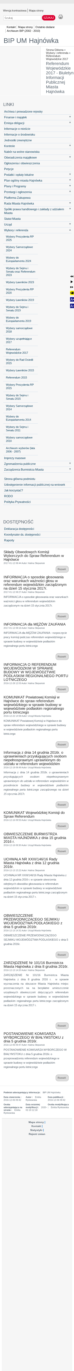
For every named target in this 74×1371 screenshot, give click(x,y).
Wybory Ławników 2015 (20, 370)
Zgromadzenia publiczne (20, 463)
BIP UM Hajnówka (31, 40)
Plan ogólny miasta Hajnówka (23, 180)
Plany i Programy (15, 186)
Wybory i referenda (57, 52)
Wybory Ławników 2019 (20, 300)
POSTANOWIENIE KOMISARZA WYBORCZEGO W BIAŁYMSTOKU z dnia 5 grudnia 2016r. (34, 1037)
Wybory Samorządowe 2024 (19, 249)
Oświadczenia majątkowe (20, 157)
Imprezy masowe (15, 458)
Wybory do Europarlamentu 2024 (18, 259)
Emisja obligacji (14, 123)
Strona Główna (54, 49)
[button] (72, 276)
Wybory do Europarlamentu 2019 (18, 319)
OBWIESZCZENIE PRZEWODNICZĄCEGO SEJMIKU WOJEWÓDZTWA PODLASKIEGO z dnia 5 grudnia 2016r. (33, 921)
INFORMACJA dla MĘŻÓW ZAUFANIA (35, 624)
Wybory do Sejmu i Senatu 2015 (17, 397)
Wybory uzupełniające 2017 (19, 340)
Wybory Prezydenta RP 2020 (20, 291)
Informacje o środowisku (19, 134)
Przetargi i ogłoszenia (18, 192)
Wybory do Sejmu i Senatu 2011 (17, 429)
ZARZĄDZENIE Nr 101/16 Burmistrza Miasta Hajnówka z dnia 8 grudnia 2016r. (36, 964)
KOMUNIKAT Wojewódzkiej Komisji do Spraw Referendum (34, 814)
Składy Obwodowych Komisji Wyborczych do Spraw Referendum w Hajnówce (34, 555)
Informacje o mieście (17, 128)
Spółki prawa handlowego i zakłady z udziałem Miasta (34, 211)
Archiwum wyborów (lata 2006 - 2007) (20, 450)
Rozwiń (62, 569)
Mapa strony (36, 10)
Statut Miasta (12, 218)
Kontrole (9, 146)
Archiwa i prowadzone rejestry (23, 111)
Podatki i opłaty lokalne (19, 174)
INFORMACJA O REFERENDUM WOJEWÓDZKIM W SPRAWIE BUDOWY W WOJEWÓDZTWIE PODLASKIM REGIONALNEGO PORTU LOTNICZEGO (36, 672)
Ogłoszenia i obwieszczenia (22, 163)
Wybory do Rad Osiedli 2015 (19, 361)
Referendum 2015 (16, 377)
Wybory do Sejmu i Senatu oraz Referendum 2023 (20, 271)
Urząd (8, 224)
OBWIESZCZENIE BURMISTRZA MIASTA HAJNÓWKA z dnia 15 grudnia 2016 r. (35, 837)
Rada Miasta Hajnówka (19, 203)
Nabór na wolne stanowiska (22, 151)
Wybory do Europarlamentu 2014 (18, 418)
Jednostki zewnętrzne (18, 140)
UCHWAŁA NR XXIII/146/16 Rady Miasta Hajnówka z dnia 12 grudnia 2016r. (31, 863)
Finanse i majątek (15, 117)
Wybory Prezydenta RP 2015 (20, 386)
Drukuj (61, 17)
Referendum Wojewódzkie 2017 (57, 57)
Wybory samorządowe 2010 (19, 439)
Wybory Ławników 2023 (20, 282)
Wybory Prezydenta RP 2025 (20, 238)
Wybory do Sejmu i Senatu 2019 (17, 309)
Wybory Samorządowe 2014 (19, 408)
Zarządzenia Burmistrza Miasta (24, 469)
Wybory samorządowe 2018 (19, 330)
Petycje (9, 169)
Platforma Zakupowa (17, 197)
